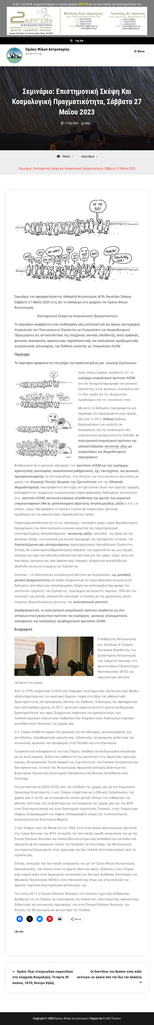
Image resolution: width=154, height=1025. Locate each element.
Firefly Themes (112, 1018)
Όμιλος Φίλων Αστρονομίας (47, 49)
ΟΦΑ (87, 123)
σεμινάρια (87, 156)
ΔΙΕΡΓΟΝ (83, 4)
